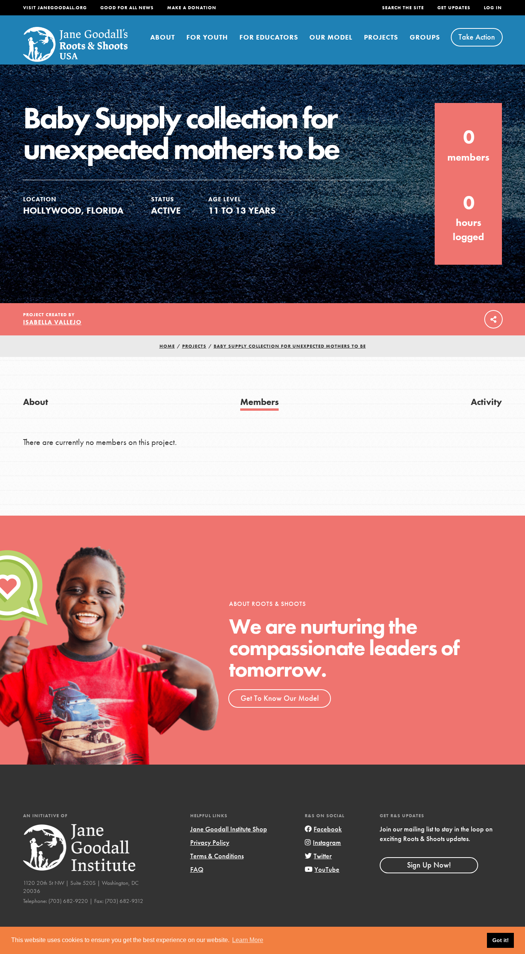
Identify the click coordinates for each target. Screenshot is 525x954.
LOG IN (493, 8)
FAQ (196, 869)
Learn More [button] (247, 940)
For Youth (207, 37)
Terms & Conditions (217, 855)
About (162, 37)
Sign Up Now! (429, 865)
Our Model (330, 37)
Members (259, 402)
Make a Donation (191, 8)
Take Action (477, 37)
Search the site (403, 8)
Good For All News (127, 8)
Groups (425, 37)
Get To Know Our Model (280, 698)
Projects (381, 37)
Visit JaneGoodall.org (55, 8)
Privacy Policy (209, 842)
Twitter (323, 855)
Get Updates (453, 8)
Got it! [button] (500, 940)
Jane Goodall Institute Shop (228, 829)
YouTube (326, 869)
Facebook (328, 829)
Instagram (327, 842)
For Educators (268, 37)
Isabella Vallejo (52, 322)
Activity (486, 402)
